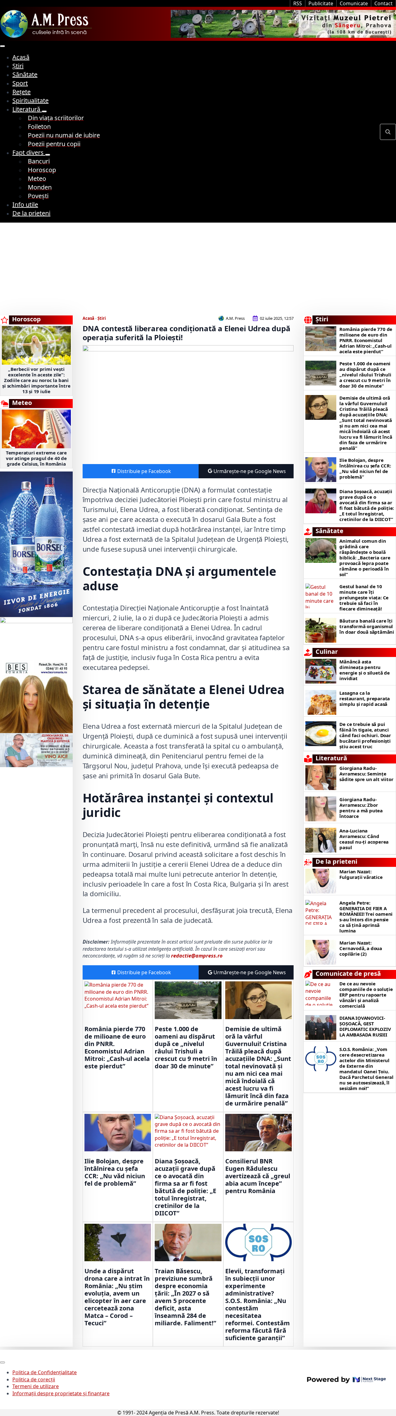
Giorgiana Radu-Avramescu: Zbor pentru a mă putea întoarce (361, 808)
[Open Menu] (2, 46)
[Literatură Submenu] (44, 111)
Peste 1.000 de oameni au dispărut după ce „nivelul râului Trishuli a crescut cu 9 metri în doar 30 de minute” (186, 1047)
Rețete (21, 92)
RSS (297, 3)
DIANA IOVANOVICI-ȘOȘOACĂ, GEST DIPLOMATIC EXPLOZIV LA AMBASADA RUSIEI (365, 1026)
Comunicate (354, 3)
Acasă (20, 57)
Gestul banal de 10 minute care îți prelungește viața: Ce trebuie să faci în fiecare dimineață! (364, 597)
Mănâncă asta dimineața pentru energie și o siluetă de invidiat (364, 670)
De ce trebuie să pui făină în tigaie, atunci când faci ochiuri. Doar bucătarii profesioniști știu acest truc (365, 735)
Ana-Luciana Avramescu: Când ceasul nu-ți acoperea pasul (364, 839)
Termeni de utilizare (35, 1386)
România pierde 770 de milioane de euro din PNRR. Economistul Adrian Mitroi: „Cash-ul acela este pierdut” (117, 1047)
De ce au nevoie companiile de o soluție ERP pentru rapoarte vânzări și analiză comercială (366, 995)
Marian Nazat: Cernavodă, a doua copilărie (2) (360, 948)
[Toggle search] (388, 132)
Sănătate (24, 74)
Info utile (25, 204)
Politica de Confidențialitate (44, 1372)
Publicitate (320, 3)
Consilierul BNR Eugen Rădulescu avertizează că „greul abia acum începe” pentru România (257, 1176)
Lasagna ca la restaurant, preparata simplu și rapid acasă (364, 698)
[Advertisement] (198, 269)
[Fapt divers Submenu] (47, 155)
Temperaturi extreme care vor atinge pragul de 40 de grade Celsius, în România (36, 458)
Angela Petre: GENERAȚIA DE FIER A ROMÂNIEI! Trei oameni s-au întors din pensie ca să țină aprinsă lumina (366, 916)
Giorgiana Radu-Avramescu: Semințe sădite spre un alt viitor (366, 773)
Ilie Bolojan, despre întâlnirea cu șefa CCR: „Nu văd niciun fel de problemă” (114, 1172)
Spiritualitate (30, 100)
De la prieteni (31, 213)
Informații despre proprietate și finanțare (61, 1393)
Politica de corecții (33, 1379)
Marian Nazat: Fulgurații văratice (360, 874)
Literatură (27, 109)
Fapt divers (28, 152)
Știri (18, 66)
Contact (383, 3)
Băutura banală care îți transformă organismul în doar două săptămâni (366, 626)
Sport (20, 83)
